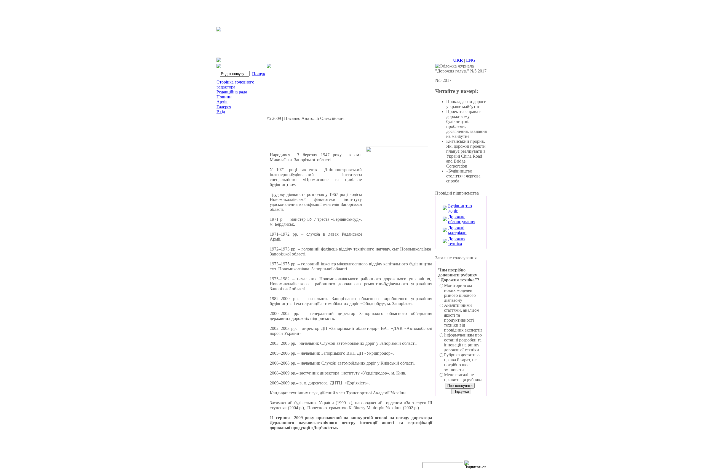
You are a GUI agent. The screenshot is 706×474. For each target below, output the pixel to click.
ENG (470, 60)
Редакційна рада (231, 92)
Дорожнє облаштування (461, 219)
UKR (458, 60)
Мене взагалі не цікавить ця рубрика (463, 377)
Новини (224, 97)
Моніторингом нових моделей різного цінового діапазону (460, 293)
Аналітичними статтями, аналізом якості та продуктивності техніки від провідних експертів (463, 317)
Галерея (223, 106)
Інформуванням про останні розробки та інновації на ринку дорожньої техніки (463, 342)
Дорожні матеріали (457, 230)
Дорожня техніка (456, 241)
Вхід (220, 111)
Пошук (258, 73)
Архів (222, 101)
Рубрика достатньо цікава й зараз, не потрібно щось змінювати (462, 362)
